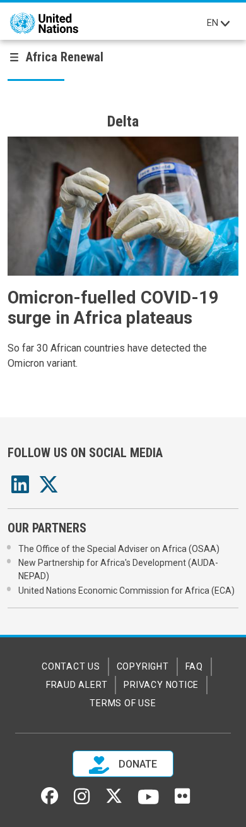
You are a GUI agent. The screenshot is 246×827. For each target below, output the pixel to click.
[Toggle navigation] (225, 23)
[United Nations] (44, 23)
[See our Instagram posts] (81, 801)
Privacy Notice (161, 685)
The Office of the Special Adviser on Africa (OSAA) (119, 549)
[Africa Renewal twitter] (48, 488)
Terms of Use (123, 703)
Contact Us (71, 666)
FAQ (194, 666)
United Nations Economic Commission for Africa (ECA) (126, 590)
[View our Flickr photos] (182, 800)
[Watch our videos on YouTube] (149, 802)
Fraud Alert (76, 685)
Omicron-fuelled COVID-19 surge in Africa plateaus (113, 308)
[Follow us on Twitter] (113, 800)
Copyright (143, 666)
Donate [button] (136, 764)
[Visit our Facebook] (49, 800)
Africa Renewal (64, 56)
